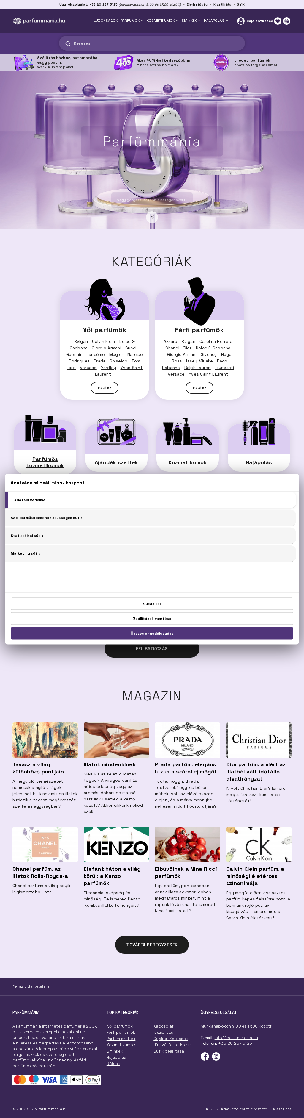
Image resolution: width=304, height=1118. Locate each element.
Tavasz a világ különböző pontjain (38, 768)
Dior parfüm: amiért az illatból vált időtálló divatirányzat (256, 771)
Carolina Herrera (216, 341)
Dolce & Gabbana (213, 348)
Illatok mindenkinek (110, 764)
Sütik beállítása (168, 1051)
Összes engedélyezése (152, 633)
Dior (187, 348)
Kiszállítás (222, 4)
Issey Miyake (199, 361)
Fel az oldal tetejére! (31, 986)
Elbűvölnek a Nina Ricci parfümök (186, 872)
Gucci (130, 348)
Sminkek (115, 1051)
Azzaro (171, 341)
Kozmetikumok (188, 462)
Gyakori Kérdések (170, 1038)
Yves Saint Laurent (208, 374)
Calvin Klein (103, 341)
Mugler (116, 354)
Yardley (108, 367)
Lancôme (96, 354)
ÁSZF (210, 1109)
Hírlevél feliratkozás (172, 1044)
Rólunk (113, 1063)
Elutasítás (152, 603)
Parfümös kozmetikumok (45, 462)
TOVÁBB (104, 387)
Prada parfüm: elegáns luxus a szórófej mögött (187, 768)
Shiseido (118, 361)
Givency (209, 354)
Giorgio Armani (106, 348)
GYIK (241, 4)
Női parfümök (104, 330)
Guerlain (74, 354)
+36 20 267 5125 (235, 1043)
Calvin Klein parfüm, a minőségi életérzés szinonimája (255, 875)
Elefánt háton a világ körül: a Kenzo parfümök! (112, 875)
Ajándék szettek (116, 462)
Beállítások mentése (152, 618)
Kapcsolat (163, 1026)
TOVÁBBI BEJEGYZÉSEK (152, 944)
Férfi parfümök (199, 330)
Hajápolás (259, 462)
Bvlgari (81, 341)
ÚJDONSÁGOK (106, 20)
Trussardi (224, 367)
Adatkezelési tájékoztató (244, 1109)
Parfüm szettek (121, 1038)
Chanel (172, 348)
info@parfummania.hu (236, 1037)
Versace (88, 367)
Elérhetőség (197, 4)
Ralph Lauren (197, 367)
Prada (99, 361)
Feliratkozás (152, 648)
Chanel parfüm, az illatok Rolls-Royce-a (40, 872)
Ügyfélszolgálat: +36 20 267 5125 (88, 4)
